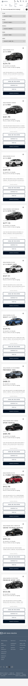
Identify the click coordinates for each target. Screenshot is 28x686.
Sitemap (5, 674)
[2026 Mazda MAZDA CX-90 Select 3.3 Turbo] (14, 322)
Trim (3, 32)
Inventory (4, 640)
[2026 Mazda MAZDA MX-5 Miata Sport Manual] (14, 427)
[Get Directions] (20, 1)
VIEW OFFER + (14, 78)
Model (4, 25)
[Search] (23, 1)
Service (13, 640)
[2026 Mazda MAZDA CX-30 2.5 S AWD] (14, 163)
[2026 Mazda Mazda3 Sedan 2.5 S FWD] (14, 110)
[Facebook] (1, 667)
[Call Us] (18, 1)
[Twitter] (4, 667)
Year (3, 13)
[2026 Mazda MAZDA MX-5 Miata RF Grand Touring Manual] (14, 532)
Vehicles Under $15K (3, 658)
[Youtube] (7, 667)
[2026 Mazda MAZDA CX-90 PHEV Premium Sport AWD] (14, 585)
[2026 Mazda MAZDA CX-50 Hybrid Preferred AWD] (14, 374)
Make (3, 19)
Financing (23, 640)
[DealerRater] (12, 667)
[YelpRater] (9, 667)
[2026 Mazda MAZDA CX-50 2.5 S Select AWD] (14, 269)
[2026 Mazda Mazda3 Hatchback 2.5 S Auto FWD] (14, 216)
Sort (3, 38)
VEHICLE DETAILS (14, 93)
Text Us (14, 89)
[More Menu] (2, 5)
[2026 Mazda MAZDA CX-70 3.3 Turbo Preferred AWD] (14, 480)
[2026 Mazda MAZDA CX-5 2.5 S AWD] (14, 57)
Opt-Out (3, 675)
